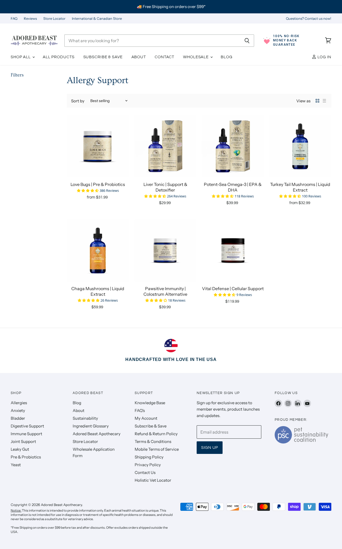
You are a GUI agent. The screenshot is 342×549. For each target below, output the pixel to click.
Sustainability (85, 418)
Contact (164, 57)
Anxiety (18, 410)
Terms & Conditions (153, 441)
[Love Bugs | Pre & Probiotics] (98, 146)
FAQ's (140, 410)
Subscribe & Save (103, 57)
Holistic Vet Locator (153, 480)
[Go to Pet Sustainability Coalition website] (301, 442)
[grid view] (317, 100)
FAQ (14, 19)
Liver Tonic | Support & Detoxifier (165, 187)
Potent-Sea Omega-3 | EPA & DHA (233, 187)
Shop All (21, 57)
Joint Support (23, 441)
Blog (226, 57)
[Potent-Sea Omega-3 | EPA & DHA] (233, 146)
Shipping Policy (149, 457)
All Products (59, 57)
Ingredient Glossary (91, 426)
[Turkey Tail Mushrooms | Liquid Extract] (300, 146)
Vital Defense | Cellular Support (233, 288)
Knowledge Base (150, 402)
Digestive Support (27, 426)
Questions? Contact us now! (308, 19)
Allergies (19, 402)
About (138, 57)
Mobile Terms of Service (157, 449)
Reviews (30, 19)
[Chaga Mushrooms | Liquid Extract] (98, 250)
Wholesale (196, 57)
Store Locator (54, 19)
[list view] (324, 100)
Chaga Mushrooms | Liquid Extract (97, 291)
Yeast (16, 464)
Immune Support (26, 433)
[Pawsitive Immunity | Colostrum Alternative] (165, 250)
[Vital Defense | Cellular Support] (233, 250)
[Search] (247, 40)
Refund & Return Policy (156, 433)
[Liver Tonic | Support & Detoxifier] (165, 146)
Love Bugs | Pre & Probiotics (98, 184)
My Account (146, 418)
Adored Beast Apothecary (97, 433)
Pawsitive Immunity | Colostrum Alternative (165, 291)
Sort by (77, 101)
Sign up (209, 448)
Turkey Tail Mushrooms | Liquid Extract (300, 187)
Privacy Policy (148, 464)
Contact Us (145, 472)
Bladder (18, 418)
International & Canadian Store (97, 19)
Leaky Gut (20, 449)
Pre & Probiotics (26, 457)
